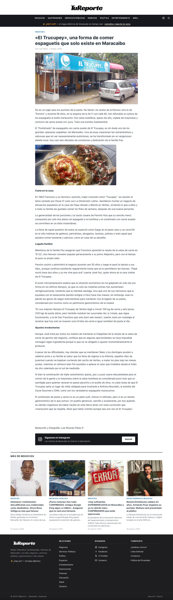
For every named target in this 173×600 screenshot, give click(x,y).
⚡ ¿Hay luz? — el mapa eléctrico (26, 561)
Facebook (102, 551)
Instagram (103, 547)
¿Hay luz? (151, 596)
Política (104, 18)
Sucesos (63, 586)
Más (135, 18)
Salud (61, 582)
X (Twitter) (103, 556)
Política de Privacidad (140, 560)
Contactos (135, 556)
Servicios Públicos (75, 18)
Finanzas (63, 573)
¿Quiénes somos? (139, 547)
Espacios (92, 18)
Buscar (159, 596)
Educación (64, 577)
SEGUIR (128, 439)
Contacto (102, 560)
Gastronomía (55, 18)
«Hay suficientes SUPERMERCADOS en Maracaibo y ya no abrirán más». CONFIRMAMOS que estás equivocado (106, 507)
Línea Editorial (137, 551)
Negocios (40, 18)
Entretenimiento (121, 18)
